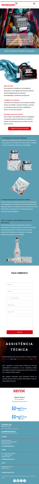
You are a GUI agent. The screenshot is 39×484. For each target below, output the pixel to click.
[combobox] (8, 298)
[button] (34, 3)
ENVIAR (19, 332)
